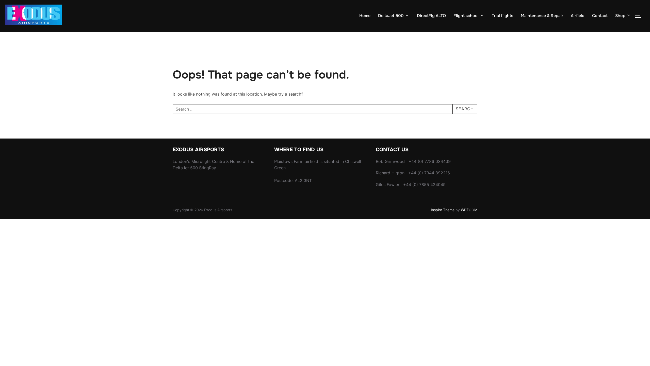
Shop (620, 15)
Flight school (466, 15)
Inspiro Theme (442, 210)
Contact (600, 15)
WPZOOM (469, 210)
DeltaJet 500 (391, 15)
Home (364, 15)
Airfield (577, 15)
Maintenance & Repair (542, 15)
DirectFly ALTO (431, 15)
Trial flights (502, 15)
